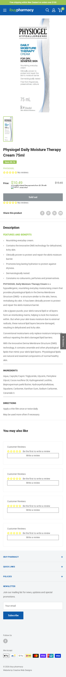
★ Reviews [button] (63, 341)
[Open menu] (4, 10)
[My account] (53, 10)
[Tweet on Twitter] (54, 213)
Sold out (33, 197)
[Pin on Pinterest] (48, 213)
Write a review (33, 455)
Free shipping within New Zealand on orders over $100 (33, 2)
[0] (60, 10)
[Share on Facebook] (42, 213)
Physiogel (8, 168)
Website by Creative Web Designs (17, 670)
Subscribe (13, 615)
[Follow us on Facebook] (5, 641)
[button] (10, 172)
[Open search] (47, 10)
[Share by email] (60, 213)
